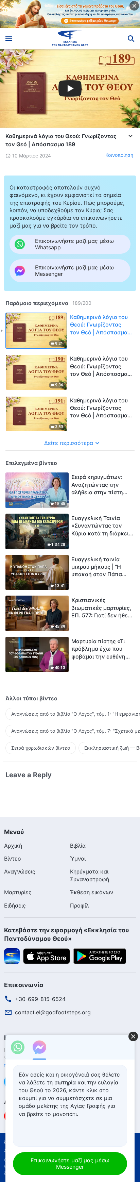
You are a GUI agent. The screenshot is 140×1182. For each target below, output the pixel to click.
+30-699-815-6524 (40, 999)
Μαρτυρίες (18, 892)
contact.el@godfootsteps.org (53, 1012)
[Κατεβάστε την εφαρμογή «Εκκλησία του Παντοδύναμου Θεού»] (12, 955)
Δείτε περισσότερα (68, 442)
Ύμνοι (78, 858)
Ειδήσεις (15, 905)
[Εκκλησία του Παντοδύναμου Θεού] (70, 38)
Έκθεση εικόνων (91, 892)
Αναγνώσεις (19, 871)
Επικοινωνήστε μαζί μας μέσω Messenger (70, 1163)
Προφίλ (79, 905)
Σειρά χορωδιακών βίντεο (40, 748)
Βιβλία (78, 845)
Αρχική (13, 845)
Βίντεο (12, 858)
